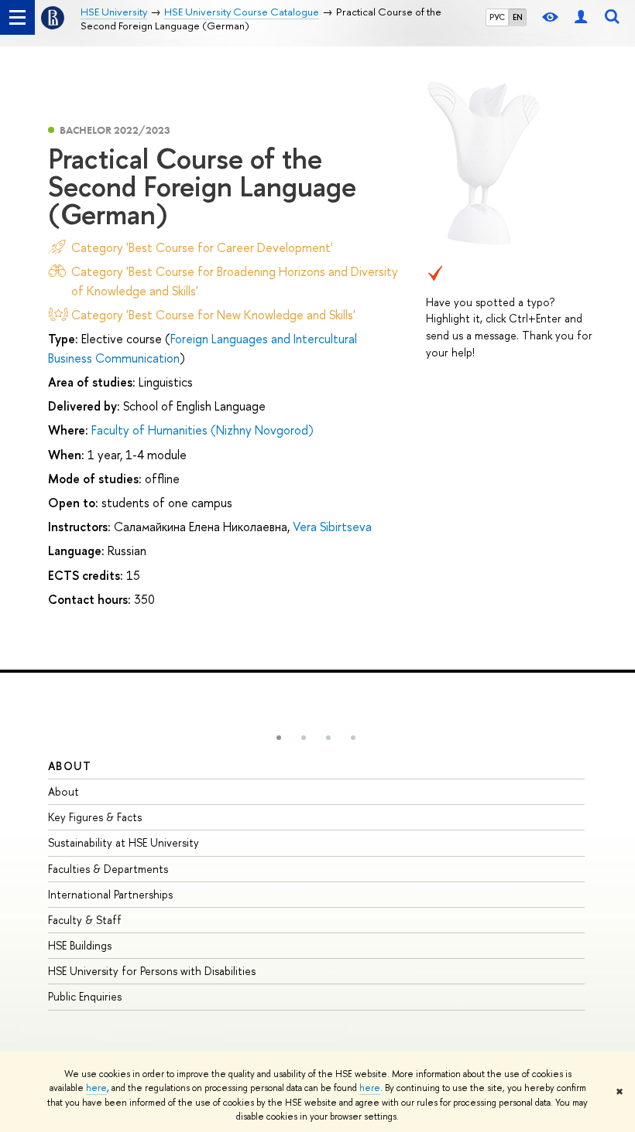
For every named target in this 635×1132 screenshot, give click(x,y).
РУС (497, 17)
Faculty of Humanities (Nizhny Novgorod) (202, 429)
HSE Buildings (80, 945)
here (96, 1088)
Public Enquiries (85, 996)
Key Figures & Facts (95, 817)
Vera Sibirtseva (332, 526)
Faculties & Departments (108, 868)
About (69, 766)
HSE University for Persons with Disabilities (152, 970)
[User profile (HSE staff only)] (580, 17)
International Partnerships (110, 894)
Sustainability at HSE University (123, 842)
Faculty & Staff (85, 919)
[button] (278, 738)
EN (518, 17)
